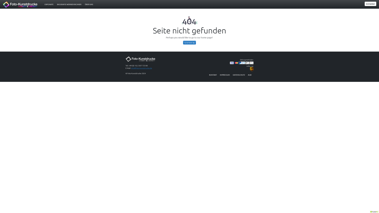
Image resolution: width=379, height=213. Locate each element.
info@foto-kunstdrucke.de (141, 68)
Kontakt (213, 75)
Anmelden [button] (370, 4)
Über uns (89, 4)
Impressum (225, 75)
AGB (249, 75)
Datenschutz (239, 75)
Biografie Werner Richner (69, 4)
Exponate (49, 4)
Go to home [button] (188, 43)
